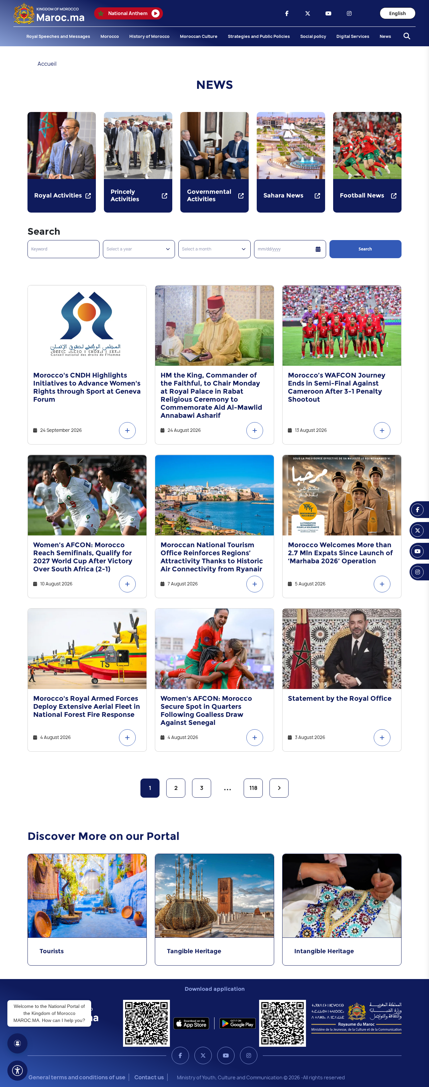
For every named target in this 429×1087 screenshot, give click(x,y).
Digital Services (352, 36)
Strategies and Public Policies (259, 36)
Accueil (47, 63)
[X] (203, 1055)
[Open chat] (17, 1043)
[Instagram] (248, 1055)
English (397, 13)
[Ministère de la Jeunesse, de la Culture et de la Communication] (356, 1017)
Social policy (313, 36)
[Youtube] (226, 1055)
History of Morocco (149, 36)
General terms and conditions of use (76, 1077)
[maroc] (287, 13)
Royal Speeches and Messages (58, 36)
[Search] (405, 36)
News (385, 36)
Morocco (110, 36)
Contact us (149, 1077)
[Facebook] (180, 1055)
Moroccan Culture (199, 36)
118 (253, 788)
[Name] (17, 1071)
